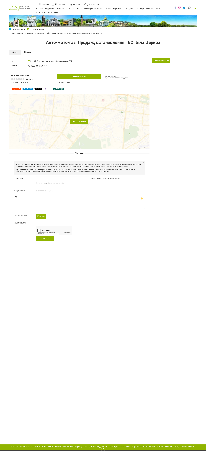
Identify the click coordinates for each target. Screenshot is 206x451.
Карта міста (117, 9)
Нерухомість (50, 9)
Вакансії (60, 9)
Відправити (45, 238)
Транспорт (140, 9)
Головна (39, 9)
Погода (108, 9)
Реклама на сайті (153, 9)
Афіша (77, 4)
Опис (14, 52)
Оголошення (53, 12)
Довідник (61, 4)
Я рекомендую (80, 76)
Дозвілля (93, 4)
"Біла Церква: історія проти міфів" (90, 9)
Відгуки (27, 52)
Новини (44, 4)
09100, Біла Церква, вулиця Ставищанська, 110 (51, 61)
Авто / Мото (41, 12)
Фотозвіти (70, 9)
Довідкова (129, 9)
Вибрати (42, 216)
